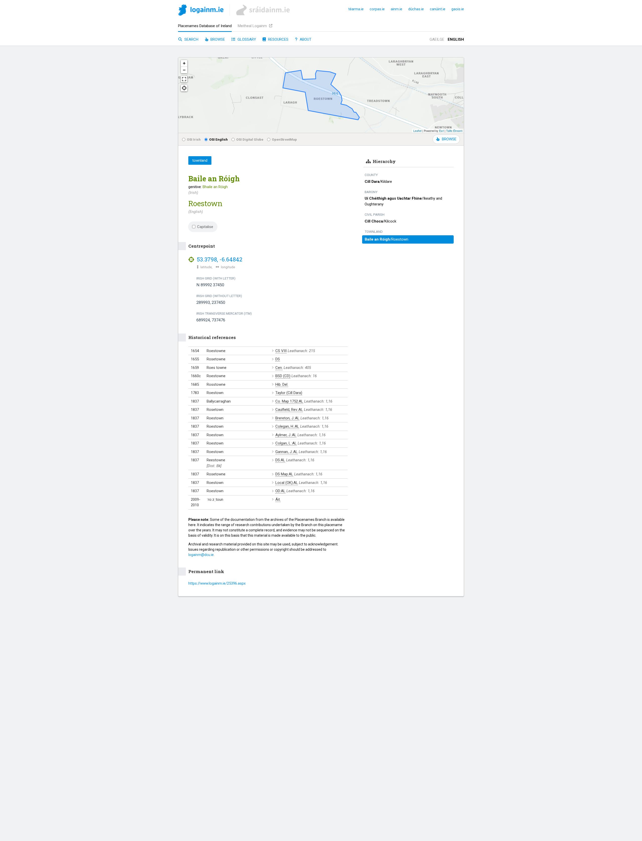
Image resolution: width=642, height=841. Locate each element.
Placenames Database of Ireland (205, 26)
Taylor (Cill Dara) (288, 392)
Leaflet (417, 131)
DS (277, 359)
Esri (441, 131)
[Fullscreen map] (184, 79)
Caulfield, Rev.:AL (289, 409)
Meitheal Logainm (253, 26)
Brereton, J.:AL (287, 418)
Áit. (278, 499)
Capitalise (205, 227)
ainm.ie (396, 9)
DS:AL (280, 460)
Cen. (279, 367)
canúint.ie (437, 9)
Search (190, 39)
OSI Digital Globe (249, 139)
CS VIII (281, 351)
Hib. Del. (281, 384)
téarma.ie (356, 9)
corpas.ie (377, 9)
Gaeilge (437, 39)
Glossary (246, 39)
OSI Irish (194, 139)
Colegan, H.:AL (287, 426)
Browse (217, 39)
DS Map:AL (284, 474)
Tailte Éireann (454, 131)
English (456, 39)
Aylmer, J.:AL (285, 435)
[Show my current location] (184, 88)
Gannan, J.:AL (286, 452)
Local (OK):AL (286, 482)
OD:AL (280, 491)
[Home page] (200, 11)
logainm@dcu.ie (201, 555)
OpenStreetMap (284, 139)
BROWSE (449, 139)
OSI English (218, 139)
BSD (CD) (282, 376)
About (305, 39)
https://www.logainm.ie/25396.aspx (217, 583)
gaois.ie (457, 9)
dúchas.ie (416, 9)
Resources (277, 39)
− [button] (184, 70)
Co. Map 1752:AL (289, 401)
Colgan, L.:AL (286, 443)
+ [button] (184, 63)
